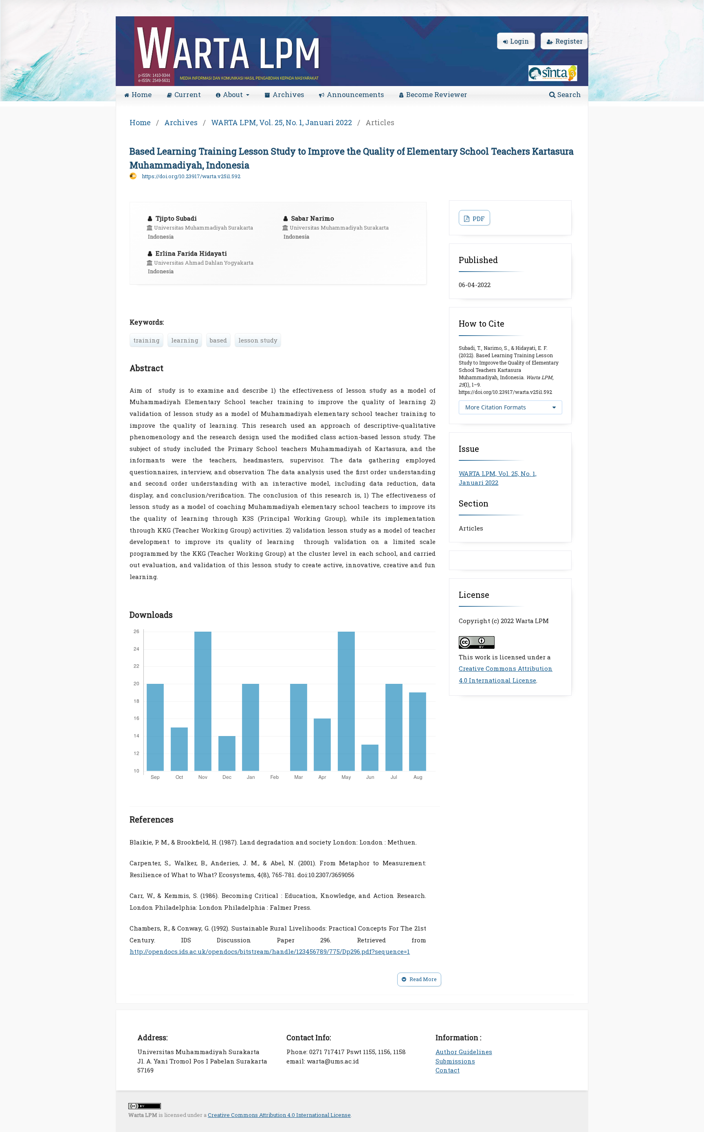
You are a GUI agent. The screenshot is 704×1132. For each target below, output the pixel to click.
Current (187, 94)
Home (142, 94)
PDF (478, 218)
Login (519, 41)
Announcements (355, 94)
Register (569, 41)
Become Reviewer (436, 94)
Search (568, 94)
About (233, 94)
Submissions (455, 1061)
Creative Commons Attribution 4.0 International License (279, 1115)
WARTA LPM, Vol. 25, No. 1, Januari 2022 (281, 122)
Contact (448, 1070)
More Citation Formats (495, 407)
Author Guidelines (464, 1052)
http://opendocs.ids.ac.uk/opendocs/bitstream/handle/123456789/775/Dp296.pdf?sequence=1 (270, 951)
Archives (288, 94)
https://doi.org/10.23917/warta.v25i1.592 (191, 176)
